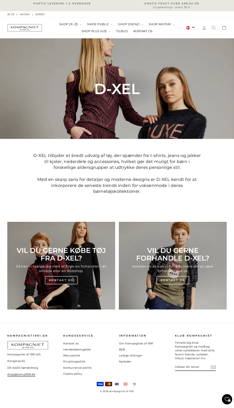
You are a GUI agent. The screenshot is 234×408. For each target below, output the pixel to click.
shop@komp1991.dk (21, 374)
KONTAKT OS (143, 31)
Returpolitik (71, 355)
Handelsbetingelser (77, 349)
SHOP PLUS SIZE (95, 31)
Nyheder (125, 361)
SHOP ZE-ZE (69, 24)
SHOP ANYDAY (160, 24)
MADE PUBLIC (98, 24)
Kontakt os (61, 280)
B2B (122, 349)
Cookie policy (72, 373)
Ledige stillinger (130, 355)
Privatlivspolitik (74, 361)
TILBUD (122, 31)
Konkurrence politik (77, 367)
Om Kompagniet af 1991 (136, 343)
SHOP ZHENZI (129, 24)
